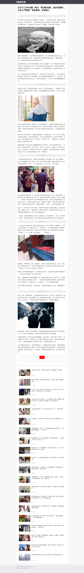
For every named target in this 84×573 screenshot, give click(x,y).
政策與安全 (22, 568)
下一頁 (42, 357)
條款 (25, 568)
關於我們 (18, 568)
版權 (28, 568)
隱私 (27, 568)
